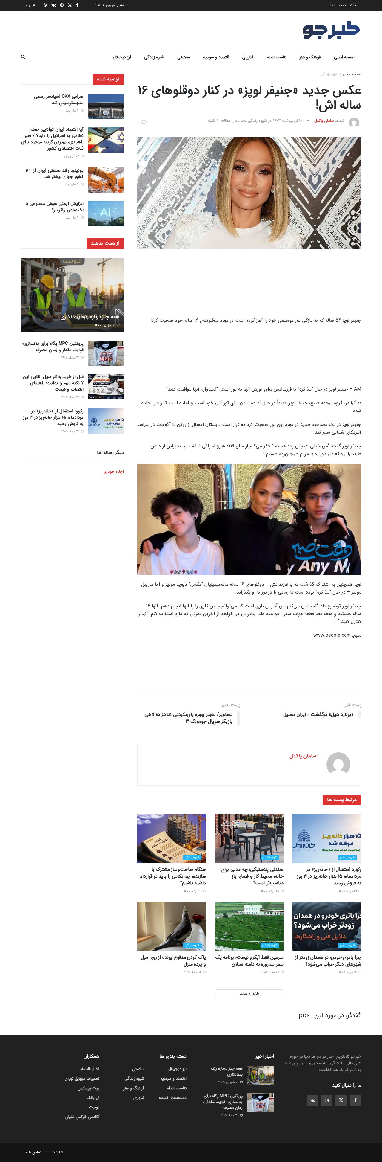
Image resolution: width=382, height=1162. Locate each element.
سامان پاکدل (324, 121)
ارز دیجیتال (122, 57)
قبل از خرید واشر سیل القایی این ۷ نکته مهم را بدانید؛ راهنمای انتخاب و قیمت (53, 383)
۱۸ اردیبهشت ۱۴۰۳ (287, 121)
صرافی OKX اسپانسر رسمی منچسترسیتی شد (59, 99)
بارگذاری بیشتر (249, 993)
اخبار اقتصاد (89, 1069)
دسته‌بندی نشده (173, 1097)
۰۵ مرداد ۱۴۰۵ (270, 972)
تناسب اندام (276, 57)
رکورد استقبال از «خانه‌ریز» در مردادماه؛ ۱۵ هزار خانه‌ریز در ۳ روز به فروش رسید (329, 876)
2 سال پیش (72, 156)
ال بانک (93, 1097)
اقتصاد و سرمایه (216, 57)
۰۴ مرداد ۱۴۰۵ (193, 972)
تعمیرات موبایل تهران (82, 1078)
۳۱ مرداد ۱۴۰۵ (348, 891)
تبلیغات (355, 5)
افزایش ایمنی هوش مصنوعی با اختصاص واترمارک (54, 207)
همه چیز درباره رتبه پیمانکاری (90, 317)
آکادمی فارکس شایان (82, 1117)
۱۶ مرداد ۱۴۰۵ (348, 972)
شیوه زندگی (154, 57)
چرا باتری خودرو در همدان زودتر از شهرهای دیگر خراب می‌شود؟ (328, 961)
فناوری (247, 57)
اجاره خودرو (114, 471)
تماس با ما (338, 5)
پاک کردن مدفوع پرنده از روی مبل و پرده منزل (173, 961)
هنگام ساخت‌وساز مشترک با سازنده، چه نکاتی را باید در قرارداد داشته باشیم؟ (173, 876)
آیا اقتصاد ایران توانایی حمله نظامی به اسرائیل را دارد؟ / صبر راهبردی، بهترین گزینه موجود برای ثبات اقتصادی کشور (52, 139)
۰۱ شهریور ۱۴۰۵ (105, 325)
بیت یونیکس (88, 1088)
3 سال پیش (72, 110)
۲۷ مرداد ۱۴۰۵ (270, 891)
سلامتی (183, 57)
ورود (29, 5)
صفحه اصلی (344, 57)
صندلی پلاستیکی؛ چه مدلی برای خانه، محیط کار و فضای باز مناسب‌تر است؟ (252, 876)
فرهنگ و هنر (310, 57)
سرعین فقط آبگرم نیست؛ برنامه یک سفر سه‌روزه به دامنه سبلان (249, 961)
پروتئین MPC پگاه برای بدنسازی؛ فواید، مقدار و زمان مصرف (53, 346)
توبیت (94, 1107)
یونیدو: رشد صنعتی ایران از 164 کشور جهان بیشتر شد (55, 173)
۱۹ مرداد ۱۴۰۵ (193, 891)
